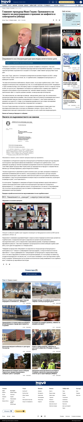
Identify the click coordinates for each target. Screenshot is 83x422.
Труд (7, 20)
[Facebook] (49, 2)
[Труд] (41, 383)
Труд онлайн (73, 24)
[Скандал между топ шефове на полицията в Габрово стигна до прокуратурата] (46, 291)
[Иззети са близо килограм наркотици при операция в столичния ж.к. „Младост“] (16, 291)
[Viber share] (56, 20)
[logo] (6, 2)
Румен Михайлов (76, 87)
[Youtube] (52, 2)
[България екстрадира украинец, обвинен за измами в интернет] (46, 313)
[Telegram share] (59, 20)
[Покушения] (71, 59)
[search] (76, 5)
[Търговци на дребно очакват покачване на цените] (71, 94)
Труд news (77, 107)
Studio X (79, 420)
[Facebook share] (53, 20)
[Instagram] (56, 2)
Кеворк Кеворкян (76, 69)
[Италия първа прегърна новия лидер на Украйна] (71, 76)
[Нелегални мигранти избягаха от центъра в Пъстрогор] (16, 337)
